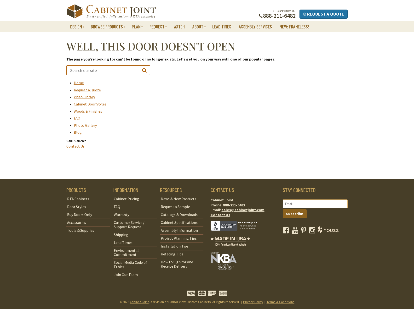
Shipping (121, 234)
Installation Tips (175, 246)
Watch (179, 26)
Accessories (76, 222)
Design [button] (76, 26)
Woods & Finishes (88, 111)
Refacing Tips (172, 254)
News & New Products (178, 198)
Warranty (121, 214)
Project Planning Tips (179, 238)
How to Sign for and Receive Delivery (177, 264)
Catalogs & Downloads (179, 214)
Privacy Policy (253, 302)
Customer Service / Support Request (129, 224)
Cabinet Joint (139, 302)
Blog (78, 132)
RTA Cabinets (78, 198)
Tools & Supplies (80, 230)
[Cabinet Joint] (111, 12)
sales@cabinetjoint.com (243, 209)
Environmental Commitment (126, 252)
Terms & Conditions (280, 302)
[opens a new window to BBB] (237, 234)
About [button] (197, 26)
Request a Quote (325, 14)
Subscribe (294, 213)
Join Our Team (126, 274)
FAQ (77, 118)
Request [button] (157, 26)
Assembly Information (179, 230)
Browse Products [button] (107, 26)
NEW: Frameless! (294, 26)
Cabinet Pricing (126, 198)
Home (79, 82)
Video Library (84, 96)
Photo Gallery (85, 125)
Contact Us (75, 146)
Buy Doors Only (79, 214)
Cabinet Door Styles (90, 104)
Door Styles (76, 206)
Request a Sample (175, 206)
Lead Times (221, 26)
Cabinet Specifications (179, 222)
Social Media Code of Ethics (130, 264)
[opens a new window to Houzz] (328, 231)
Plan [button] (136, 26)
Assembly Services (255, 26)
